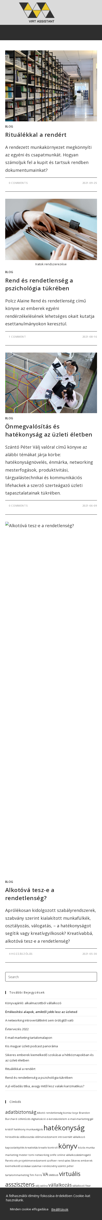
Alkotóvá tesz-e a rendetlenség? (30, 894)
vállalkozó (78, 1185)
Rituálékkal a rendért (36, 134)
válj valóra (41, 1185)
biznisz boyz (70, 1112)
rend (61, 1160)
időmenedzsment (46, 1137)
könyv (67, 1146)
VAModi (53, 1175)
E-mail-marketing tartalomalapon (28, 1037)
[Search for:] (51, 976)
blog (9, 126)
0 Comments (18, 183)
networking (42, 1155)
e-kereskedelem (56, 1119)
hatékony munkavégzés (28, 1129)
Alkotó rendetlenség (49, 1112)
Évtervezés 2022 (17, 1029)
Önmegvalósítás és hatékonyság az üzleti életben (49, 430)
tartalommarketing (17, 1175)
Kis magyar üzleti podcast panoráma (31, 1046)
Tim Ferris (36, 1175)
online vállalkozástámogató (74, 1155)
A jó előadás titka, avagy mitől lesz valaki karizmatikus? (44, 1086)
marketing (11, 1155)
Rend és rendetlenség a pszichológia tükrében (39, 284)
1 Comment (17, 336)
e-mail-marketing (78, 1119)
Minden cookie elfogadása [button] (29, 1209)
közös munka (86, 1147)
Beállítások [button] (59, 1209)
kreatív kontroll (48, 1147)
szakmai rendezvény (44, 1166)
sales (67, 1160)
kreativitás (31, 1147)
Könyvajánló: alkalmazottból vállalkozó (33, 1003)
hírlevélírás (12, 1137)
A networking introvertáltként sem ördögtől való (39, 1020)
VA (45, 1174)
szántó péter (66, 1166)
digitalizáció (38, 1119)
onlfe (53, 1155)
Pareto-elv (11, 1160)
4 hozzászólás (21, 953)
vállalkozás (60, 1185)
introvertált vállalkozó (71, 1137)
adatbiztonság (20, 1112)
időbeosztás (27, 1137)
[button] (54, 32)
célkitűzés (24, 1119)
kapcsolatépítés (14, 1147)
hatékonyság (64, 1127)
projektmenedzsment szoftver (38, 1160)
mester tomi (26, 1155)
